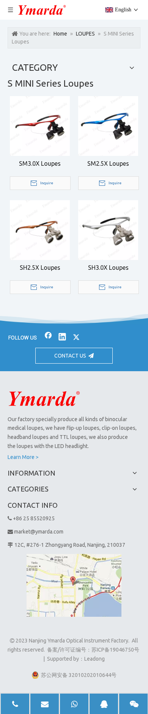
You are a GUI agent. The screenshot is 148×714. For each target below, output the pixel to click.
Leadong (94, 659)
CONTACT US (71, 356)
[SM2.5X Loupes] (108, 125)
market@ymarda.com (38, 532)
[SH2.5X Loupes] (40, 229)
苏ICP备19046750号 (115, 650)
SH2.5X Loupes (40, 267)
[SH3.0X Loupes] (108, 229)
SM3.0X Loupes (40, 163)
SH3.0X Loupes (108, 267)
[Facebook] (48, 337)
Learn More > (23, 457)
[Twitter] (76, 337)
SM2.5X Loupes (108, 163)
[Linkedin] (62, 337)
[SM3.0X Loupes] (40, 125)
